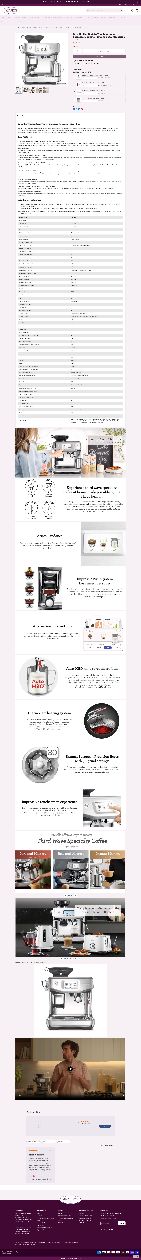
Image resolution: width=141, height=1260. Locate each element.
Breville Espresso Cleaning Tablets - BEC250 (93, 90)
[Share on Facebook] (74, 109)
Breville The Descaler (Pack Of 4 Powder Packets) (95, 75)
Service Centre (5, 5)
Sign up (121, 1223)
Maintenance (112, 17)
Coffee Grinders (35, 17)
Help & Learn (17, 22)
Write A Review (105, 1126)
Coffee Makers (47, 17)
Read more (32, 1173)
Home (17, 27)
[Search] (121, 10)
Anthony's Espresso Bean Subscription (57, 1242)
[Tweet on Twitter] (77, 109)
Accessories (79, 17)
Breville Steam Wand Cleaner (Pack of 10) (93, 83)
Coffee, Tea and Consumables (62, 17)
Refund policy (33, 1242)
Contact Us (13, 5)
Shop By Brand (7, 17)
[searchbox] (32, 1141)
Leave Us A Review (73, 1242)
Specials (60, 1213)
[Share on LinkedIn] (79, 109)
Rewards (135, 5)
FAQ (16, 1244)
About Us (39, 1213)
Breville (77, 40)
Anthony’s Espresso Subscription (123, 5)
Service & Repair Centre (86, 1216)
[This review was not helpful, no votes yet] (50, 1179)
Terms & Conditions (42, 1223)
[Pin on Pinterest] (82, 109)
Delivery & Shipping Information (45, 1218)
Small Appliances (92, 17)
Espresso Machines (21, 17)
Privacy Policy (40, 1225)
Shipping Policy (41, 1230)
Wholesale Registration (64, 1216)
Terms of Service (24, 1242)
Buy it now (99, 56)
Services (122, 17)
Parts (103, 17)
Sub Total (76, 72)
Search (17, 1242)
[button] (70, 1258)
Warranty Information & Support (27, 1244)
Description (21, 116)
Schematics (40, 1220)
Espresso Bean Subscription (44, 1227)
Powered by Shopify (7, 1253)
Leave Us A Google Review (108, 1218)
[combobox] (102, 10)
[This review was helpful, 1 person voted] (47, 1179)
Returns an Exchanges (85, 1218)
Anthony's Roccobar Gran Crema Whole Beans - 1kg (95, 98)
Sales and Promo (6, 22)
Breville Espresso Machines (29, 27)
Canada (134, 2)
